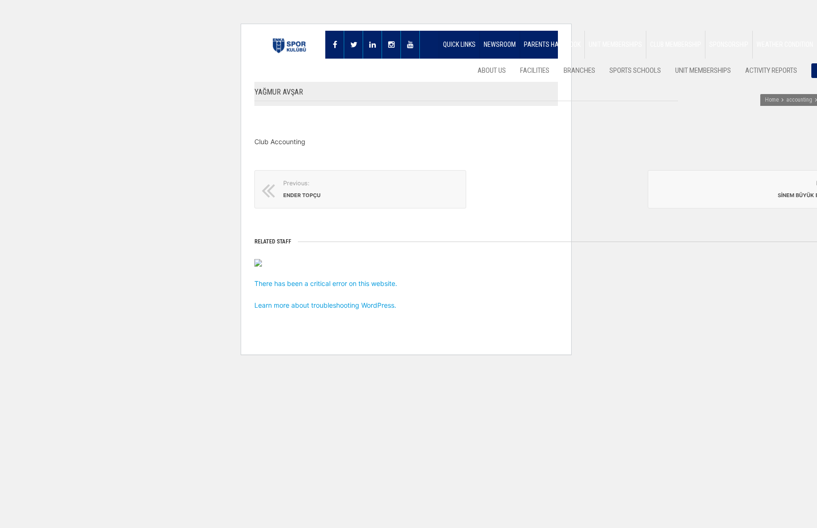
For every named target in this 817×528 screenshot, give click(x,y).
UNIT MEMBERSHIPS (615, 44)
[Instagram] (391, 45)
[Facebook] (334, 45)
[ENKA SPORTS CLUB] (289, 45)
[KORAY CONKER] (326, 263)
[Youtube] (410, 45)
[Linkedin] (372, 45)
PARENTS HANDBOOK (552, 44)
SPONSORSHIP (728, 44)
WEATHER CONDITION (784, 44)
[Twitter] (353, 45)
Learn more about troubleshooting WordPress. (325, 305)
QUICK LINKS (459, 44)
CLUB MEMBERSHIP (675, 44)
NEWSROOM (500, 44)
